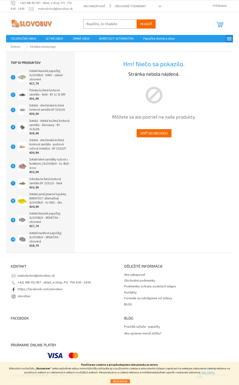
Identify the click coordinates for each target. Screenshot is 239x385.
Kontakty (130, 292)
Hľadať (146, 24)
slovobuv (24, 296)
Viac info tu (207, 373)
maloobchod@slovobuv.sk (36, 275)
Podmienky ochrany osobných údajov (150, 286)
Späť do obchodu (154, 133)
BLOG (128, 304)
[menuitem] (23, 38)
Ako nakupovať (94, 6)
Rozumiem (120, 381)
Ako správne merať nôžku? (143, 333)
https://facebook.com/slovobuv (40, 289)
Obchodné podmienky (130, 6)
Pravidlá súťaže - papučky (142, 327)
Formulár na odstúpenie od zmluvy (148, 298)
